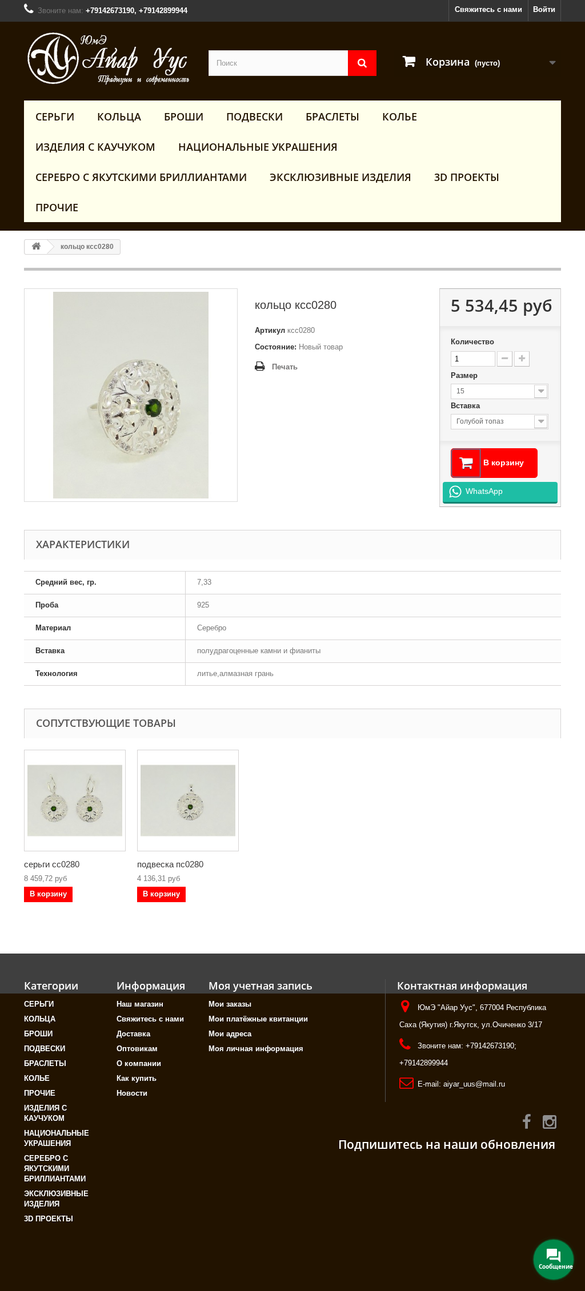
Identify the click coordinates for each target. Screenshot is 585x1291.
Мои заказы (230, 1004)
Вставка (466, 405)
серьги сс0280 (51, 864)
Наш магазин (140, 1004)
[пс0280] (188, 800)
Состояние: (275, 347)
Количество (472, 341)
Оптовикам (137, 1048)
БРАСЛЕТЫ (332, 116)
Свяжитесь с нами (488, 9)
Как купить (137, 1078)
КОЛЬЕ (399, 116)
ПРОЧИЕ (56, 207)
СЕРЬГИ (54, 116)
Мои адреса (230, 1033)
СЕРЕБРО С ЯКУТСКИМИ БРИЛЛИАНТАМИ (141, 177)
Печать (285, 367)
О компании (139, 1063)
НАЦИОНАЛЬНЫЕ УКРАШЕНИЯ (258, 147)
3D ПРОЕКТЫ (466, 177)
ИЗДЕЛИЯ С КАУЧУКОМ (95, 147)
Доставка (133, 1033)
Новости (132, 1093)
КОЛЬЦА (119, 116)
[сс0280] (75, 800)
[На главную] (36, 247)
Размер (465, 375)
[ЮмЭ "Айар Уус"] (107, 58)
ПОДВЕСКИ (254, 116)
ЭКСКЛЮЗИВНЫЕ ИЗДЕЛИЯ (340, 177)
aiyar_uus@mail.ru (474, 1084)
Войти (544, 9)
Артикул (270, 330)
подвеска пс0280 (170, 864)
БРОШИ (183, 116)
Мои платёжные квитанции (258, 1019)
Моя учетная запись (260, 985)
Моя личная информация (256, 1048)
